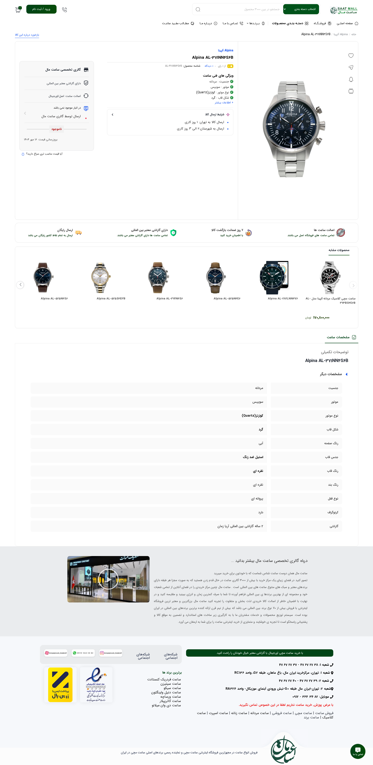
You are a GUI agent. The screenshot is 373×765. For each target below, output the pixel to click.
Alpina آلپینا (341, 34)
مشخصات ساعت (338, 337)
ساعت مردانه (259, 713)
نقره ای (258, 471)
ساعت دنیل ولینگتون (166, 692)
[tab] (341, 338)
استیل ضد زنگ (253, 457)
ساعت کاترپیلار (170, 701)
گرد (213, 97)
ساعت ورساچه (170, 696)
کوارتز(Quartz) (205, 92)
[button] (108, 579)
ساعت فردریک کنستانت (164, 679)
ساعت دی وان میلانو (166, 705)
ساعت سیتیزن (171, 683)
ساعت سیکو (172, 688)
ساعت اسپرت (218, 713)
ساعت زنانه (239, 713)
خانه (353, 34)
